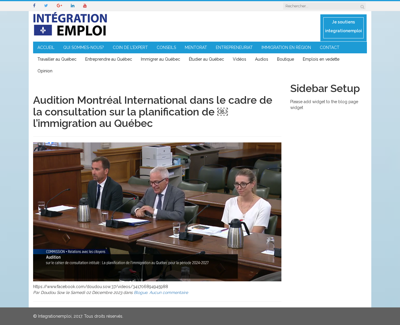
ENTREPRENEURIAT (234, 47)
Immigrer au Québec (160, 59)
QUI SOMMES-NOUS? (83, 47)
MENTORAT (196, 47)
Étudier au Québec (206, 59)
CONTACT (329, 47)
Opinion (44, 71)
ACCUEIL (45, 47)
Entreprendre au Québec (108, 59)
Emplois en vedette (321, 59)
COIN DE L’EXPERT (130, 47)
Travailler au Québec (56, 59)
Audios (261, 59)
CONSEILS (166, 47)
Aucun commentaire (168, 292)
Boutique (285, 59)
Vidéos (239, 59)
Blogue (140, 292)
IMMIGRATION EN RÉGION (286, 47)
